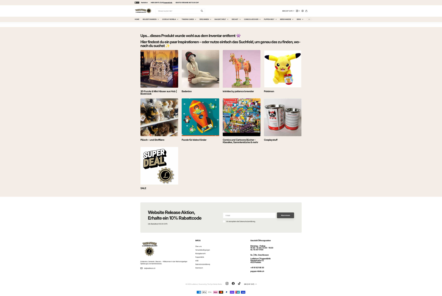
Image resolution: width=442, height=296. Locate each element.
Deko (299, 19)
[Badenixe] (200, 69)
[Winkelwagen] (306, 11)
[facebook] (233, 283)
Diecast (235, 19)
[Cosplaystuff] (283, 117)
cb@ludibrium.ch (149, 268)
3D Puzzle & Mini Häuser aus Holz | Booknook (158, 92)
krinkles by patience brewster (238, 91)
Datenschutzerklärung (202, 264)
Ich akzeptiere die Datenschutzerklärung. (241, 221)
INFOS (197, 240)
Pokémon (269, 91)
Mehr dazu (309, 19)
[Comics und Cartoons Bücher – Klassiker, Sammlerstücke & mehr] (241, 117)
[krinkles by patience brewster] (241, 69)
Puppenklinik (199, 257)
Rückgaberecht (200, 253)
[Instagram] (227, 283)
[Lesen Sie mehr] (298, 11)
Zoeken (202, 11)
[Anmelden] (303, 11)
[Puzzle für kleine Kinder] (200, 117)
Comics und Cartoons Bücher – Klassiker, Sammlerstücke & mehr (240, 141)
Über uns (198, 246)
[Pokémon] (283, 69)
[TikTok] (239, 283)
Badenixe (187, 91)
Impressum (199, 268)
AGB (196, 261)
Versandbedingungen (202, 250)
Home (137, 19)
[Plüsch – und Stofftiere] (159, 117)
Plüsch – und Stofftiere (152, 139)
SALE (143, 188)
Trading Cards (188, 19)
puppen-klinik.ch (257, 271)
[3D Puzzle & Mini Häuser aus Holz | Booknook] (159, 69)
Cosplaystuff (271, 139)
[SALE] (159, 166)
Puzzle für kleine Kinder (194, 139)
